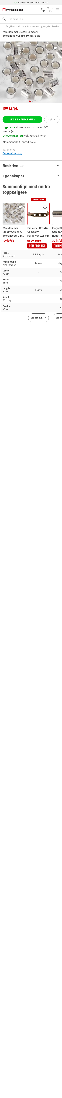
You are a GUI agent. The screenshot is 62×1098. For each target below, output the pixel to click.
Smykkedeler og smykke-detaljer (43, 26)
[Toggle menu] (57, 10)
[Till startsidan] (13, 9)
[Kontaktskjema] (43, 10)
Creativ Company (12, 153)
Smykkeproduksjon (15, 26)
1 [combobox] (50, 119)
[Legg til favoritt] (55, 48)
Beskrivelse (13, 165)
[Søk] (4, 19)
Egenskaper (13, 175)
